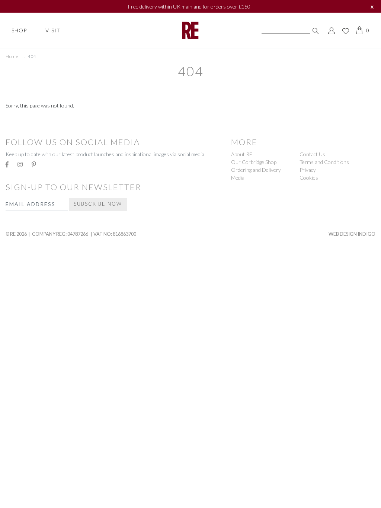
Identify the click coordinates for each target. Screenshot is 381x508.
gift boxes (24, 268)
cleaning (22, 417)
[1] (315, 30)
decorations (28, 251)
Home (12, 56)
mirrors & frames (36, 368)
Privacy (308, 170)
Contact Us (312, 154)
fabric (17, 351)
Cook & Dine (27, 499)
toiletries (24, 119)
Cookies (309, 177)
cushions (22, 334)
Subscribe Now (98, 204)
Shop (19, 30)
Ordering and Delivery (256, 170)
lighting (21, 485)
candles (20, 317)
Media (237, 177)
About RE (241, 154)
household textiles (40, 468)
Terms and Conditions (324, 162)
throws (19, 385)
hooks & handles (35, 451)
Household (25, 399)
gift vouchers (31, 285)
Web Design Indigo (352, 234)
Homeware (24, 299)
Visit (52, 30)
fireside (20, 434)
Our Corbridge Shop (253, 162)
